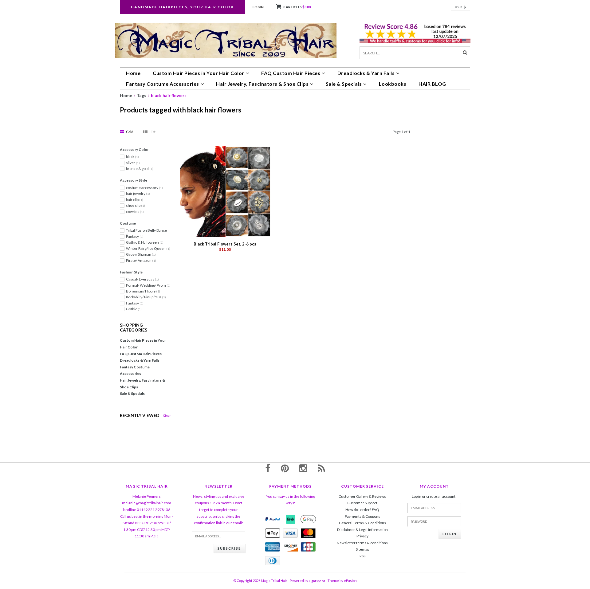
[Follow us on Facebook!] (267, 467)
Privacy (362, 536)
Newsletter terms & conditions (362, 542)
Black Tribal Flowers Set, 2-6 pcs (225, 243)
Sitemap (362, 549)
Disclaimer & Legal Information (362, 529)
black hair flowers (169, 95)
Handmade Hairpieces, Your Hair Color (182, 7)
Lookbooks (393, 84)
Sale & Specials (344, 84)
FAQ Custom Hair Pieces (290, 73)
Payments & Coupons (362, 516)
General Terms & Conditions (362, 522)
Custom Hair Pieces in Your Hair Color (198, 73)
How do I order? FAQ (362, 509)
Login (258, 7)
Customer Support (362, 503)
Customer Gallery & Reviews (362, 496)
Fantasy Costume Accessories (162, 84)
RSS (362, 556)
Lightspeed (317, 581)
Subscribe (229, 548)
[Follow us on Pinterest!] (285, 467)
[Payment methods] (272, 519)
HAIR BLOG (432, 84)
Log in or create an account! (434, 496)
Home (133, 73)
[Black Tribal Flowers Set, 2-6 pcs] (225, 191)
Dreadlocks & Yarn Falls (366, 73)
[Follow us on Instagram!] (303, 467)
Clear (167, 415)
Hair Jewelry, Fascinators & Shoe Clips (262, 84)
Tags (141, 95)
